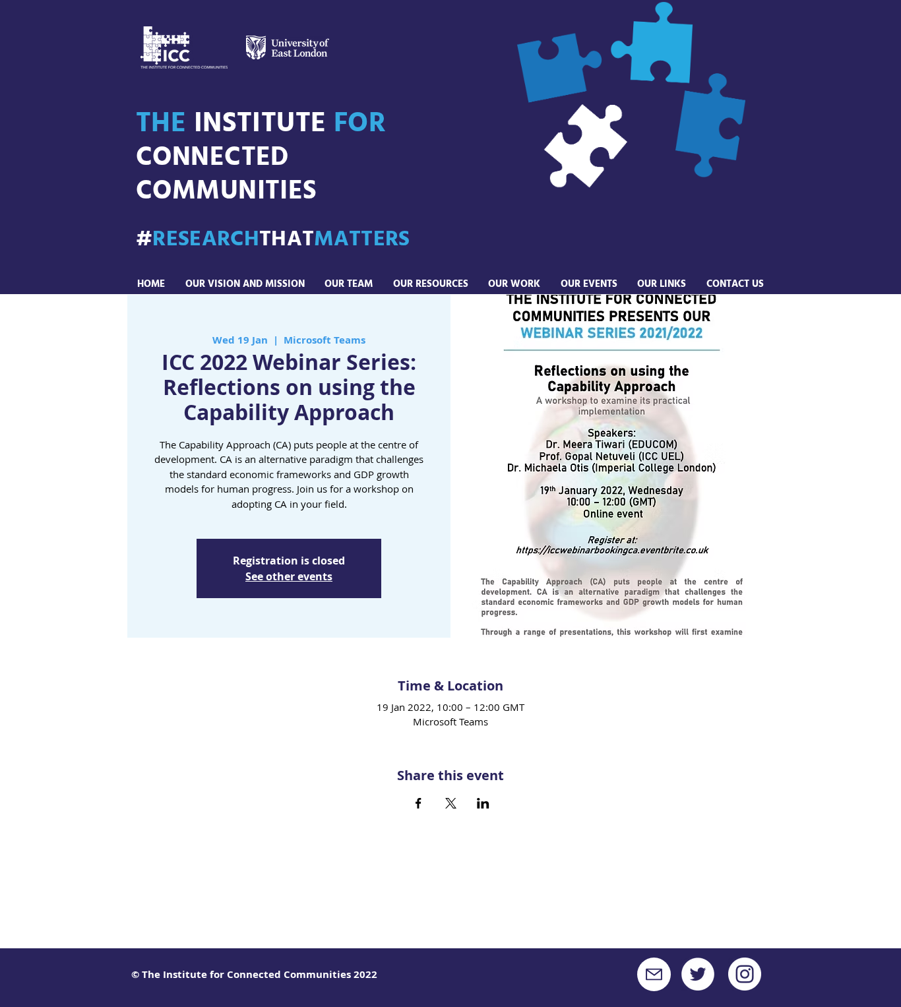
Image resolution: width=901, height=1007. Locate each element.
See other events (288, 576)
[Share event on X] (451, 803)
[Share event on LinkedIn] (483, 803)
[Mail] (654, 974)
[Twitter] (697, 974)
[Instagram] (744, 974)
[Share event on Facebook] (418, 803)
